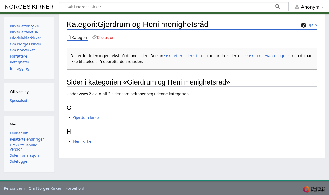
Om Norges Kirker (45, 188)
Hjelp (312, 24)
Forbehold (75, 188)
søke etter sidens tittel (184, 55)
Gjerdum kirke (86, 117)
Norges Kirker (29, 6)
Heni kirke (82, 141)
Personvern (14, 188)
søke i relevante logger (268, 55)
